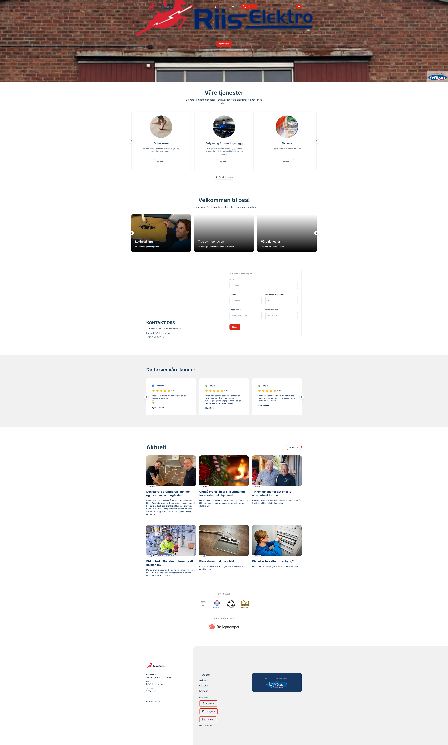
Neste (234, 327)
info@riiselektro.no (161, 333)
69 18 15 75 (159, 337)
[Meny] (299, 6)
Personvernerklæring (153, 701)
